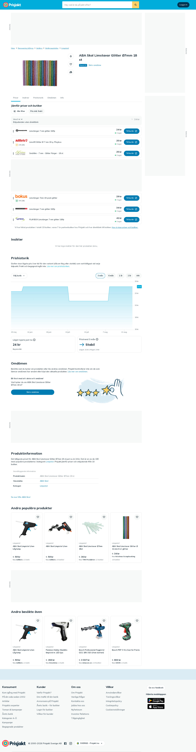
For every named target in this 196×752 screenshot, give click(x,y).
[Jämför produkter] (71, 72)
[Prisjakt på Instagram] (70, 743)
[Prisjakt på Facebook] (65, 743)
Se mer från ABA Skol (20, 497)
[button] (71, 56)
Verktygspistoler (51, 48)
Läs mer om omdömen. (78, 371)
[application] (76, 307)
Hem (13, 48)
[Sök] (135, 4)
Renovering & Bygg (25, 48)
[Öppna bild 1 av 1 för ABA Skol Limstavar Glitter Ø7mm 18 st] (39, 73)
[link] (27, 537)
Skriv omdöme (95, 65)
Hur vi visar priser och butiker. (125, 227)
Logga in (183, 4)
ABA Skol (44, 481)
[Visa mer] (13, 131)
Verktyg (39, 48)
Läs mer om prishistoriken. (58, 266)
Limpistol (65, 48)
